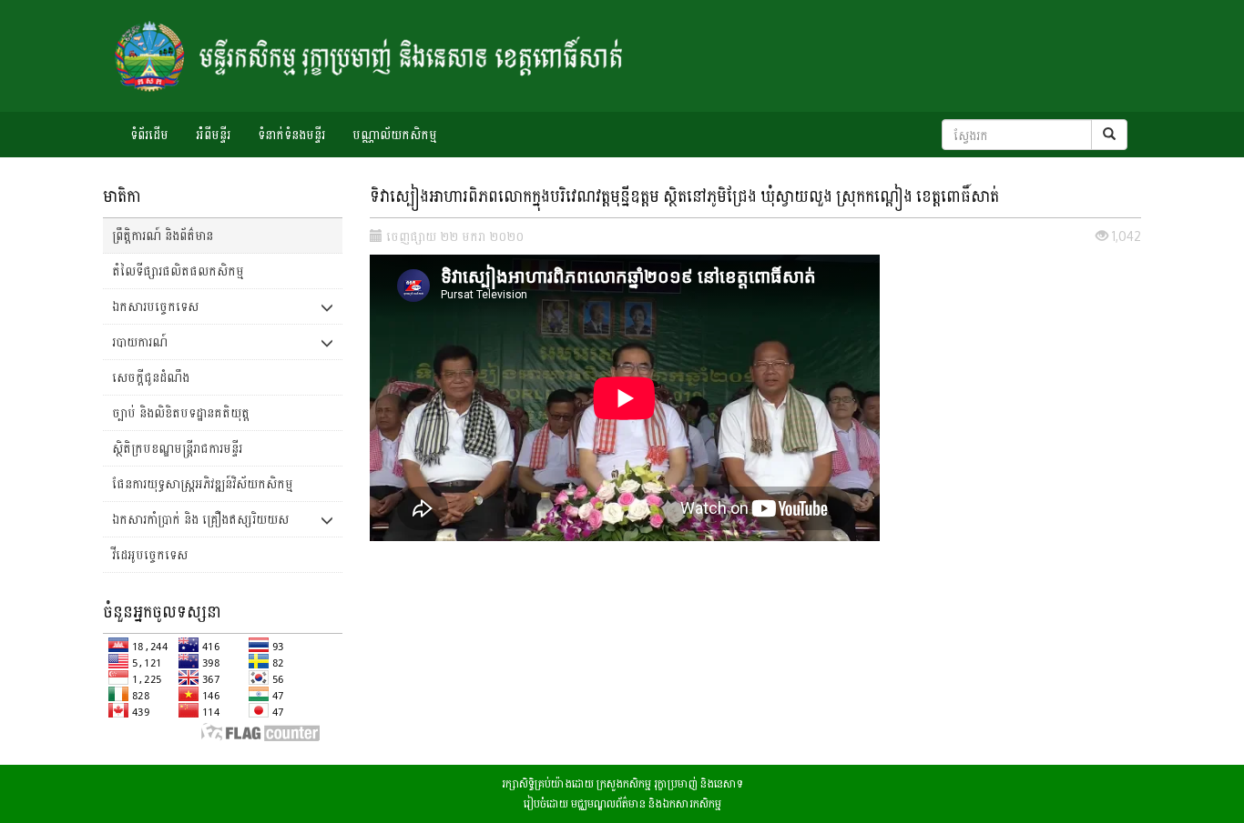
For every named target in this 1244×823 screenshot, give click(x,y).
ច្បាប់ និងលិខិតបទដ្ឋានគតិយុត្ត (181, 412)
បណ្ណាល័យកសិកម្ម (394, 134)
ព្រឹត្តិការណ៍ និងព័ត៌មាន (162, 235)
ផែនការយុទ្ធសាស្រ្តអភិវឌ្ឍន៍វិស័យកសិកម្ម (202, 483)
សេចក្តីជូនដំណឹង (150, 377)
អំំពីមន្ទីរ (213, 134)
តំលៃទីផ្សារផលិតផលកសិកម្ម (178, 270)
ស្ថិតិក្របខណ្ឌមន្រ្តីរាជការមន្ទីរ (177, 448)
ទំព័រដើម (149, 134)
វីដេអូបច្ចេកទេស (150, 554)
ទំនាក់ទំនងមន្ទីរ (291, 134)
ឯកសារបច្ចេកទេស (155, 306)
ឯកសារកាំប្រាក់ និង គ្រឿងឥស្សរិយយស (200, 519)
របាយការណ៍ (140, 341)
